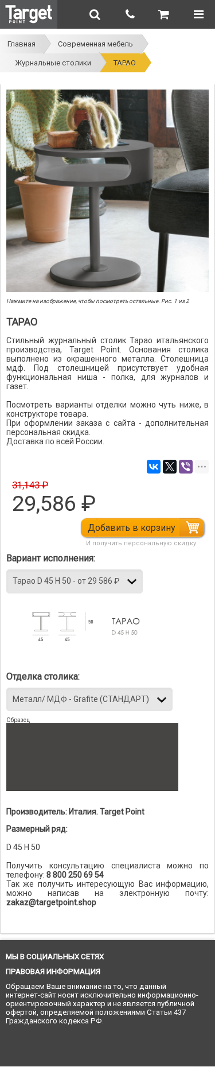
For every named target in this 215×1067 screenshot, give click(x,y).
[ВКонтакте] (154, 467)
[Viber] (186, 467)
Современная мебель (95, 44)
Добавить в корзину (131, 527)
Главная (21, 44)
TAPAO (125, 63)
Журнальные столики (53, 63)
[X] (170, 467)
